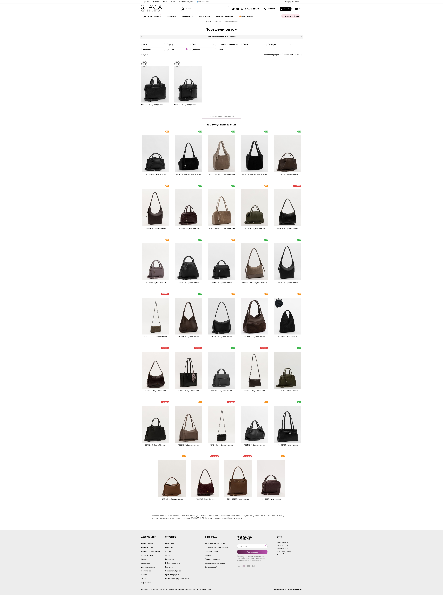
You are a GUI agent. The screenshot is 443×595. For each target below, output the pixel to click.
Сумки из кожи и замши (150, 551)
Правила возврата (212, 551)
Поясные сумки (147, 555)
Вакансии (169, 547)
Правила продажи (172, 575)
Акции (143, 579)
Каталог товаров (152, 16)
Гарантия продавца (212, 559)
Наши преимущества (186, 2)
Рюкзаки (144, 559)
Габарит (196, 49)
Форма (177, 49)
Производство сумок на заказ (217, 547)
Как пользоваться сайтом (215, 543)
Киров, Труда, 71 (282, 543)
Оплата (173, 2)
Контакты (271, 9)
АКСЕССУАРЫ (187, 16)
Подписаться (252, 552)
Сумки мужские (147, 547)
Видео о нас (170, 543)
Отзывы (164, 2)
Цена (145, 45)
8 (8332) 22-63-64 (252, 9)
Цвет (246, 45)
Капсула (272, 45)
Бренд (170, 45)
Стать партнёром (290, 16)
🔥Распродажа (246, 16)
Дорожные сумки (148, 567)
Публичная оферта (172, 563)
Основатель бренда (173, 571)
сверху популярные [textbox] (272, 55)
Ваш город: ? (292, 2)
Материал (147, 49)
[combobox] (298, 54)
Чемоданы (171, 16)
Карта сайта (146, 582)
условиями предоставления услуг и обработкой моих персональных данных (251, 558)
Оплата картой (211, 567)
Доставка (156, 2)
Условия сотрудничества (215, 563)
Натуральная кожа (224, 16)
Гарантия (146, 2)
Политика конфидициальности (177, 579)
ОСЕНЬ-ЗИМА (204, 16)
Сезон (221, 49)
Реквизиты (169, 559)
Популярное (146, 571)
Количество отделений (228, 45)
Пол (194, 45)
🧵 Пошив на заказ (202, 2)
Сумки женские (147, 543)
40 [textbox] (298, 55)
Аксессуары (145, 563)
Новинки (144, 575)
